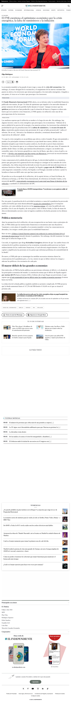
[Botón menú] (2, 6)
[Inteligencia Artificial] (18, 663)
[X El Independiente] (23, 689)
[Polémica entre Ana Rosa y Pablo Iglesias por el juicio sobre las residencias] (39, 328)
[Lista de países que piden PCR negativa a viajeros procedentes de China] (39, 338)
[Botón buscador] (69, 6)
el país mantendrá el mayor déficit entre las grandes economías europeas (35, 277)
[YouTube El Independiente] (33, 689)
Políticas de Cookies (60, 693)
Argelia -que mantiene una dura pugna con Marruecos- (27, 153)
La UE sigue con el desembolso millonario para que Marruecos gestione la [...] (34, 427)
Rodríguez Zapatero (7, 618)
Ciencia (38, 10)
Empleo (21, 307)
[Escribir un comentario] (17, 82)
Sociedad (46, 10)
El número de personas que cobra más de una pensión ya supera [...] (31, 422)
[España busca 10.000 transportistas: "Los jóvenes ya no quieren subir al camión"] (9, 192)
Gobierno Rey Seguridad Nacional (39, 1)
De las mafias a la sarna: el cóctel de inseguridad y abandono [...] (30, 436)
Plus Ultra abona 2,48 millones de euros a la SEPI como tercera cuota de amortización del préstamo (22, 328)
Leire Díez (5, 625)
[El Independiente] (35, 6)
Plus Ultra (5, 615)
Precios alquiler (52, 1)
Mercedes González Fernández (11, 628)
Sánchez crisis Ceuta (61, 1)
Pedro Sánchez (6, 620)
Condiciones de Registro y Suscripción (44, 693)
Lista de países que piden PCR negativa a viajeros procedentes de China (55, 337)
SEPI (3, 612)
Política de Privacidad (11, 693)
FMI (34, 307)
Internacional (29, 10)
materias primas (39, 206)
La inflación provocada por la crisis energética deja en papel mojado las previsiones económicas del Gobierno (42, 295)
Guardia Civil (6, 623)
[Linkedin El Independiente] (42, 689)
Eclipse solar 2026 (7, 610)
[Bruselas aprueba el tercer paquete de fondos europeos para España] (7, 338)
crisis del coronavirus (9, 307)
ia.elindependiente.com (18, 667)
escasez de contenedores (42, 204)
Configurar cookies (35, 695)
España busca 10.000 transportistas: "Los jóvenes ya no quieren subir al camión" (42, 189)
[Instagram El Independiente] (38, 689)
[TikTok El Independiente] (47, 689)
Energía (28, 307)
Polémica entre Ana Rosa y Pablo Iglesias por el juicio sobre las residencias (55, 328)
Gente (53, 10)
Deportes (60, 10)
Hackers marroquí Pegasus (23, 1)
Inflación (40, 307)
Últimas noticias (13, 1)
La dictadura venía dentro (17, 432)
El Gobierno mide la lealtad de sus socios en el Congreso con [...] (30, 441)
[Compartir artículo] (3, 82)
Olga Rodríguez (7, 74)
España (10, 10)
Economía (18, 10)
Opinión (3, 10)
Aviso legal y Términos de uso (26, 693)
